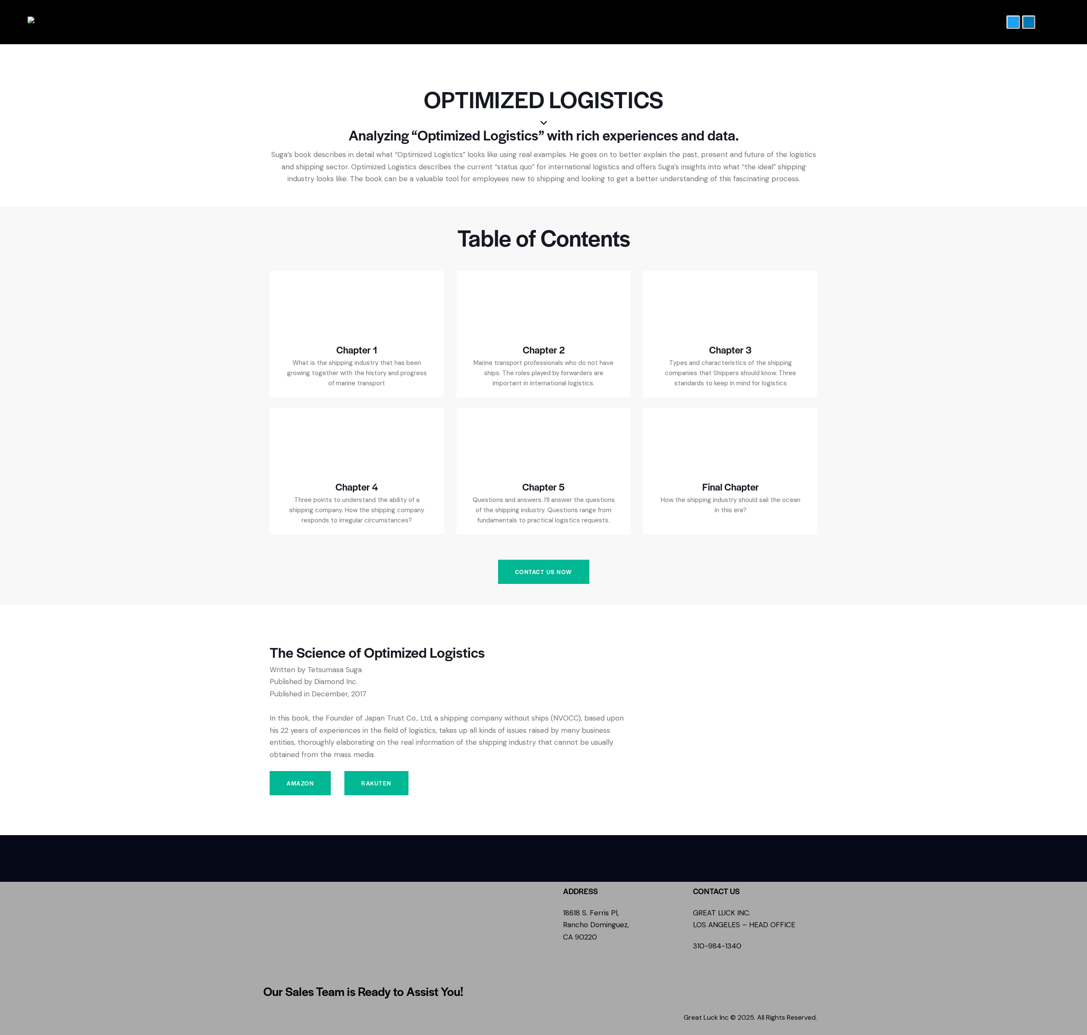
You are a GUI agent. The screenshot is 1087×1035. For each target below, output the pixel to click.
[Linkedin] (1028, 21)
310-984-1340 (717, 946)
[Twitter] (1012, 21)
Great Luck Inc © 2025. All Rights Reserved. (750, 1017)
